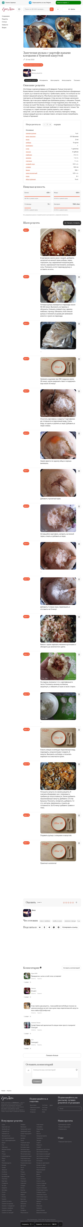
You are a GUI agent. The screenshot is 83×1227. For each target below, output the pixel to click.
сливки (28, 167)
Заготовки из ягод (42, 1158)
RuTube (44, 1110)
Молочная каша (25, 1154)
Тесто (22, 1167)
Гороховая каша (26, 1161)
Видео (4, 27)
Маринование (40, 1170)
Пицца (23, 1172)
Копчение (39, 1161)
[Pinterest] (58, 928)
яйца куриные (31, 179)
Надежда (33, 988)
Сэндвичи (5, 1183)
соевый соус (30, 164)
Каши (22, 1140)
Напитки (39, 1208)
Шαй (32, 1039)
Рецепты (5, 19)
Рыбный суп (5, 1133)
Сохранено (6, 16)
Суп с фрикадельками (8, 1140)
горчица (29, 161)
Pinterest (33, 1112)
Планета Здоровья (11, 2)
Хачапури (24, 1192)
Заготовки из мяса (42, 1152)
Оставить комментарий (71, 968)
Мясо (3, 1152)
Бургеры (4, 1181)
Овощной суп (6, 1136)
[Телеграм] (49, 928)
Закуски (4, 1170)
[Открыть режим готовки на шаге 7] (79, 471)
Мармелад (39, 1129)
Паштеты (4, 1179)
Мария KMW (34, 973)
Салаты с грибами (7, 1208)
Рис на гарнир (40, 1167)
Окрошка (4, 1147)
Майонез (39, 1206)
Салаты (4, 1199)
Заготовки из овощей (43, 1154)
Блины (23, 1176)
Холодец (4, 1190)
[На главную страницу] (8, 9)
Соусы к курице (41, 1183)
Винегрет (23, 1127)
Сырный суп (5, 1131)
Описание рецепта (31, 80)
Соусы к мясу (40, 1181)
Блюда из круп (41, 1165)
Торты (22, 1208)
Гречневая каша (26, 1152)
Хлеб (22, 1170)
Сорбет (38, 1147)
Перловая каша (25, 1158)
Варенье (39, 1172)
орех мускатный (31, 173)
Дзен (51, 1105)
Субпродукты (6, 1156)
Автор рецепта (66, 80)
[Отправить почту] (79, 1109)
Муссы (38, 1133)
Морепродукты (6, 1163)
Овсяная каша (25, 1149)
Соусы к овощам (41, 1188)
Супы (3, 1124)
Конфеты (23, 1210)
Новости (5, 25)
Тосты (3, 1192)
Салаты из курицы (7, 1203)
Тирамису (39, 1138)
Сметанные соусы (42, 1197)
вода (27, 139)
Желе (38, 1131)
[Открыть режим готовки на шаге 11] (79, 617)
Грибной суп (6, 1129)
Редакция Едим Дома (65, 1142)
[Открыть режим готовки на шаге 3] (79, 324)
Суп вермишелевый (8, 1138)
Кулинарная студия (64, 1124)
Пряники (23, 1203)
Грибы (4, 1167)
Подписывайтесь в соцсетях (39, 1100)
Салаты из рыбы (7, 1210)
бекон (28, 170)
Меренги (39, 1145)
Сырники (23, 1183)
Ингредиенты (43, 80)
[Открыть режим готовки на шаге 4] (79, 359)
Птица (4, 1154)
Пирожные (39, 1124)
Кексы (22, 1188)
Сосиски (4, 1174)
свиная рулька (31, 133)
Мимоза (23, 1136)
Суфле (38, 1142)
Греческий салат (26, 1129)
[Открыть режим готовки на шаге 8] (79, 506)
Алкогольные (40, 1210)
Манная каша (25, 1145)
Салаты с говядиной (8, 1206)
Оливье (23, 1124)
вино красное (30, 136)
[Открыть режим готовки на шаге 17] (79, 843)
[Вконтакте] (40, 928)
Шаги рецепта (54, 80)
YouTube (44, 1105)
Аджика (38, 1201)
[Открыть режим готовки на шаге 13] (79, 694)
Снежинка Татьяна (35, 1022)
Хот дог (4, 1185)
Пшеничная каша (26, 1163)
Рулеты (23, 1190)
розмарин (29, 146)
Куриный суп (6, 1127)
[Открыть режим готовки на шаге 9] (79, 544)
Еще (78, 921)
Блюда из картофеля (42, 1163)
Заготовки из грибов (43, 1156)
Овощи (4, 1165)
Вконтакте (33, 1105)
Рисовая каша (25, 1147)
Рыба (3, 1161)
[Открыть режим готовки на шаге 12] (79, 655)
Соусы (38, 1179)
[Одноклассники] (44, 928)
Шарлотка (24, 1201)
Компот (38, 1176)
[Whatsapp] (54, 928)
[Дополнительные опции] (60, 1224)
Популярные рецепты (12, 1121)
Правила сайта (24, 1221)
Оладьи (23, 1185)
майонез (29, 155)
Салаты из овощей (7, 1212)
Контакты (60, 1221)
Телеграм (33, 1110)
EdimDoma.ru (16, 1102)
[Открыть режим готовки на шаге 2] (79, 277)
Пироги (23, 1174)
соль (27, 149)
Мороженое (24, 1212)
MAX (43, 1112)
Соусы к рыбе (40, 1185)
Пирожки (23, 1181)
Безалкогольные (41, 1212)
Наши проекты (65, 1121)
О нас (61, 1138)
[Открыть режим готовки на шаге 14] (79, 730)
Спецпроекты (62, 1129)
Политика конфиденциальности (37, 1221)
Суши (3, 1194)
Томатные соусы (41, 1194)
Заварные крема (41, 1136)
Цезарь (23, 1138)
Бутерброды (5, 1176)
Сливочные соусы (42, 1190)
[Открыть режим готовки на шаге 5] (79, 391)
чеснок (28, 152)
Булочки (23, 1199)
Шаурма (4, 1188)
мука (27, 176)
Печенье (23, 1179)
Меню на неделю (62, 2)
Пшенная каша (25, 1142)
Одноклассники (35, 1107)
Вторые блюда (6, 1149)
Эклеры (38, 1140)
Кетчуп (38, 1203)
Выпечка (23, 1165)
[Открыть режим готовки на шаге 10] (79, 579)
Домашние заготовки (43, 1149)
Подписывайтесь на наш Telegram (41, 2)
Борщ (3, 1142)
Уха (3, 1145)
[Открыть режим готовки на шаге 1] (79, 230)
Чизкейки (39, 1127)
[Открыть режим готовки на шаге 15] (79, 764)
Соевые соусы (40, 1192)
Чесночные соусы (42, 1199)
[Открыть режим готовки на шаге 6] (79, 433)
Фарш (3, 1158)
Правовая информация (51, 1221)
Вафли (23, 1194)
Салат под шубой (26, 1133)
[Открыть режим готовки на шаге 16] (79, 815)
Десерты (23, 1206)
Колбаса (4, 1172)
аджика (28, 158)
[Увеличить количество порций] (50, 125)
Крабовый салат (26, 1131)
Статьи (4, 22)
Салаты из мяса (7, 1201)
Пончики (23, 1197)
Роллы (4, 1197)
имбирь (28, 143)
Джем (38, 1174)
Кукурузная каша (26, 1156)
